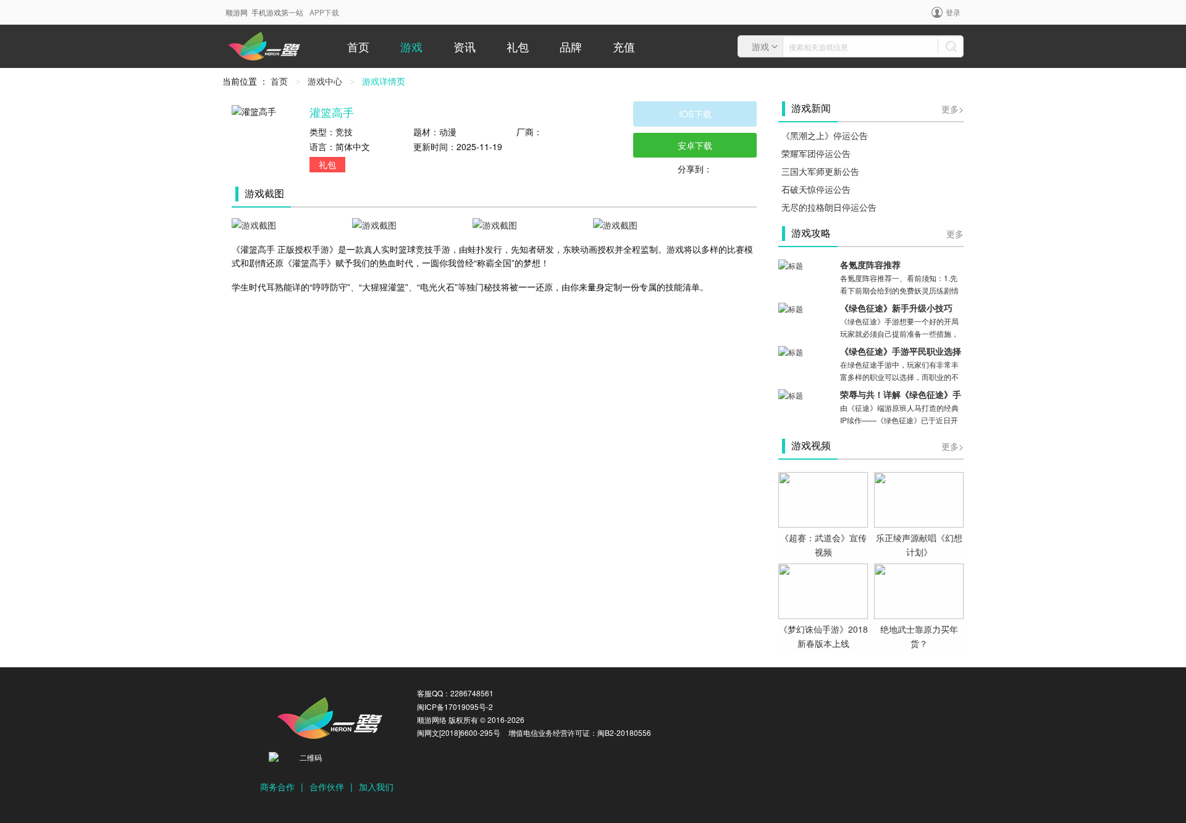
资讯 (464, 46)
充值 (624, 46)
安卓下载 (695, 144)
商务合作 (277, 786)
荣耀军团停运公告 (816, 153)
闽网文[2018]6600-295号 (458, 732)
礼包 (518, 46)
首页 (358, 46)
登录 (953, 12)
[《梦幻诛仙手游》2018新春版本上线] (823, 590)
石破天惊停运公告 (816, 189)
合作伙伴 (326, 786)
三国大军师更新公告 (820, 171)
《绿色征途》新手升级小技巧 (896, 308)
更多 (955, 233)
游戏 (411, 46)
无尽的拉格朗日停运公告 (829, 207)
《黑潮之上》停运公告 (824, 135)
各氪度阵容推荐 (870, 265)
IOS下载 (695, 113)
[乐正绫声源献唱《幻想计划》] (919, 498)
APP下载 (324, 12)
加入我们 (376, 786)
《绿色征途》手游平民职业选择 (900, 352)
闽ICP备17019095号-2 (455, 706)
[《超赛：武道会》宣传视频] (823, 498)
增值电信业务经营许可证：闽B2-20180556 (579, 732)
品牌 (571, 46)
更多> (952, 109)
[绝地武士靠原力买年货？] (919, 590)
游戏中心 (325, 81)
